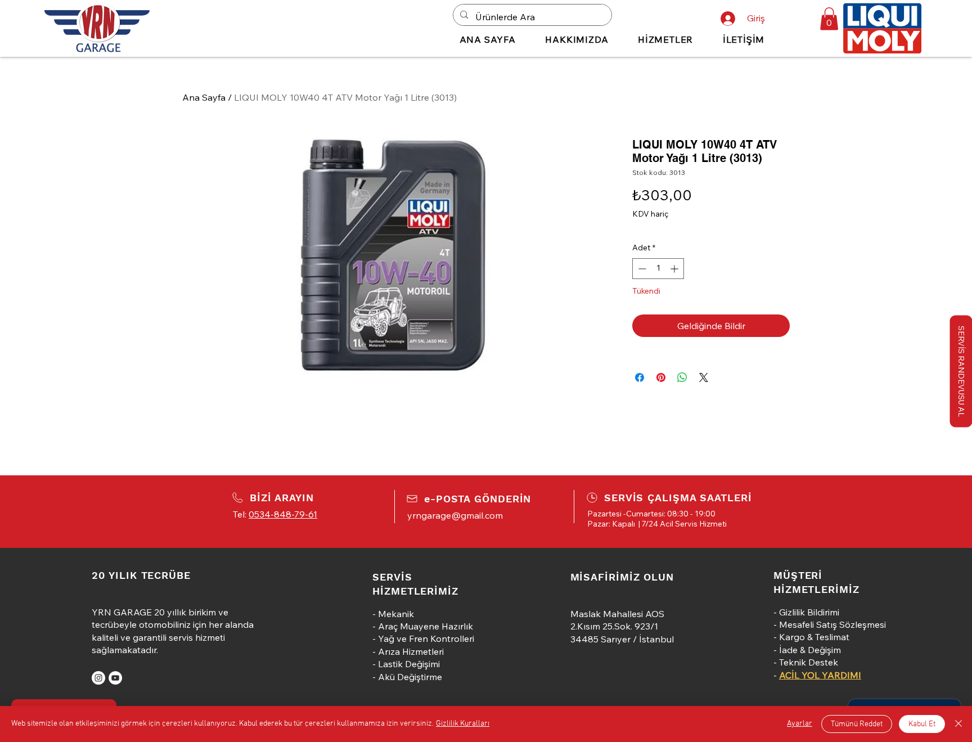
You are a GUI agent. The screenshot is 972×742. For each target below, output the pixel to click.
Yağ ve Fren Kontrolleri (426, 638)
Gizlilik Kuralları (462, 723)
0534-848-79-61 (283, 514)
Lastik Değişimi (409, 663)
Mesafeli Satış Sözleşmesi (832, 624)
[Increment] (675, 268)
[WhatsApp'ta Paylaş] (682, 377)
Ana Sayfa (204, 97)
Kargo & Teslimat (814, 636)
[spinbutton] (658, 268)
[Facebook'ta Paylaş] (639, 377)
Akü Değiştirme (410, 676)
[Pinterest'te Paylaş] (661, 377)
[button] (829, 18)
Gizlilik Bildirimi (809, 612)
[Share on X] (703, 377)
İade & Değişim (810, 649)
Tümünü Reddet (857, 724)
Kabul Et (921, 724)
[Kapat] (958, 724)
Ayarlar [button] (799, 723)
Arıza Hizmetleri (411, 651)
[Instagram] (98, 678)
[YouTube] (115, 678)
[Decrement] (641, 268)
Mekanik (396, 613)
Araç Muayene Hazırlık (425, 626)
